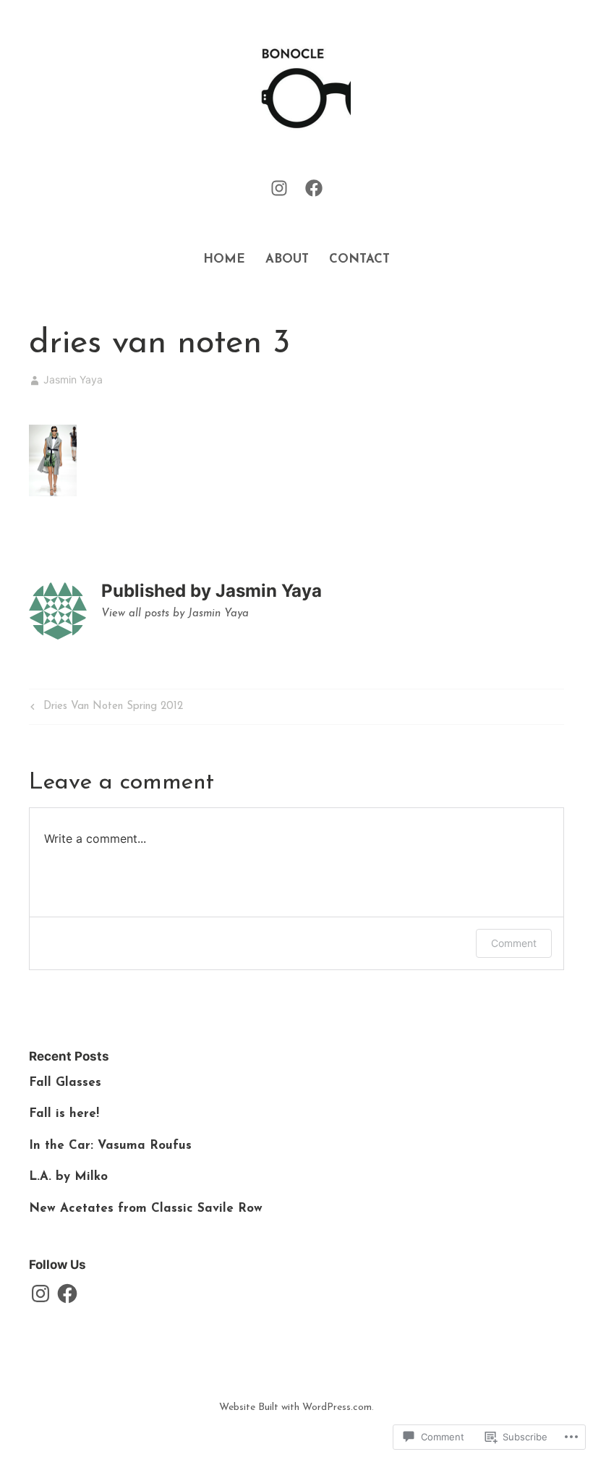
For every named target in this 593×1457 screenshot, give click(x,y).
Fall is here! (64, 1114)
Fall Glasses (65, 1082)
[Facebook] (314, 187)
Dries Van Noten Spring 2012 (105, 709)
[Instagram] (279, 187)
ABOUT (287, 259)
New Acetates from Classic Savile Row (146, 1208)
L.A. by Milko (68, 1177)
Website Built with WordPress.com (295, 1407)
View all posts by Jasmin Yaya (175, 613)
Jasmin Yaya (73, 379)
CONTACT (359, 259)
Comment (514, 943)
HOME (224, 259)
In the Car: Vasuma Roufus (110, 1145)
